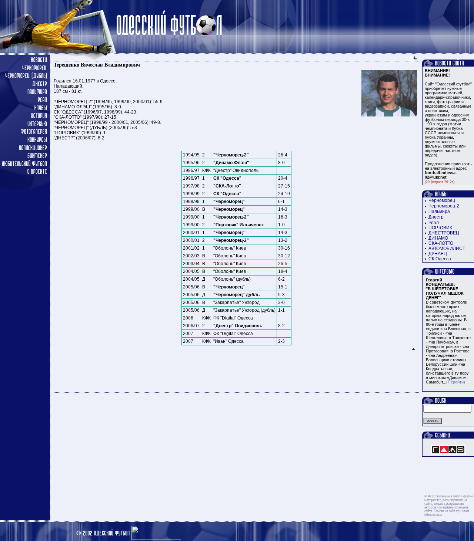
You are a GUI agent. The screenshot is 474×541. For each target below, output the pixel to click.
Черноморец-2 (443, 206)
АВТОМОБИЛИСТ (446, 248)
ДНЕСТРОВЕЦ (443, 233)
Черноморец (441, 200)
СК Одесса (439, 258)
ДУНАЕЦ (437, 253)
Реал (433, 222)
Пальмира (439, 211)
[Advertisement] (236, 371)
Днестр (436, 217)
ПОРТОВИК (440, 227)
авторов (430, 507)
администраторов (455, 507)
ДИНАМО (438, 238)
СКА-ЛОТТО (440, 243)
